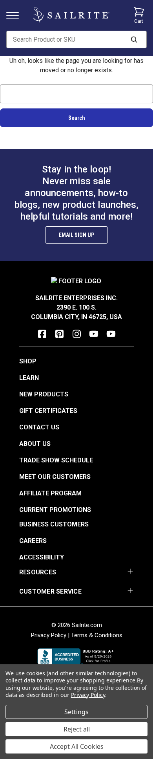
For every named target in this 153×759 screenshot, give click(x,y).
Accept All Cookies (77, 746)
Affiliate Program (50, 493)
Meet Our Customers (55, 476)
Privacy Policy (48, 635)
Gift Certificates (48, 410)
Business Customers (54, 524)
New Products (43, 394)
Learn (29, 377)
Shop (27, 361)
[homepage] (71, 15)
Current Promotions (55, 509)
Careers (33, 540)
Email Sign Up (76, 235)
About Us (35, 443)
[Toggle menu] (15, 15)
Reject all (77, 729)
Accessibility (41, 557)
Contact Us (39, 427)
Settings (76, 712)
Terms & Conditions (96, 635)
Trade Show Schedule (56, 460)
